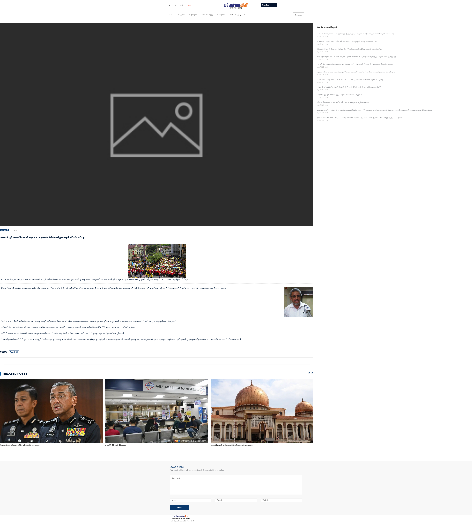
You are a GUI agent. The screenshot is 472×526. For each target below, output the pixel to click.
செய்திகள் (180, 15)
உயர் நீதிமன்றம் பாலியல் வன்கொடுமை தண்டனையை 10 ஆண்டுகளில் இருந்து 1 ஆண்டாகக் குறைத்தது (356, 57)
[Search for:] (269, 5)
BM (175, 5)
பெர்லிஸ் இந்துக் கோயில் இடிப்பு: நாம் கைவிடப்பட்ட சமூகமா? (340, 95)
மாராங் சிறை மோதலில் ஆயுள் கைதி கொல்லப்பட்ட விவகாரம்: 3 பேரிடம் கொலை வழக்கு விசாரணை (355, 64)
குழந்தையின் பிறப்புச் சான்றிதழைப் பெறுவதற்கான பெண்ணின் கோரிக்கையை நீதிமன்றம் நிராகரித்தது (356, 72)
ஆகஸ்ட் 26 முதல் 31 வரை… (11, 445)
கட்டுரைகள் (193, 15)
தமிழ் (189, 5)
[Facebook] (303, 5)
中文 (181, 5)
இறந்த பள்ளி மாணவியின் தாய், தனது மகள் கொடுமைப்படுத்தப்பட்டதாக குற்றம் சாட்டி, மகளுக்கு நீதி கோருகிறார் (360, 117)
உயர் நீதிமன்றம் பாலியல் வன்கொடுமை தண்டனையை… (126, 445)
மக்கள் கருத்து (207, 15)
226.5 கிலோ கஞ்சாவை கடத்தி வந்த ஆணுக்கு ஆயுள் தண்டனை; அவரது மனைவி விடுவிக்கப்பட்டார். (355, 34)
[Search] (281, 5)
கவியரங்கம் (221, 15)
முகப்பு (170, 15)
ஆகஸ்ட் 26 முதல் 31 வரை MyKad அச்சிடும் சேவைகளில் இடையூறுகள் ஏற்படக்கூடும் (349, 49)
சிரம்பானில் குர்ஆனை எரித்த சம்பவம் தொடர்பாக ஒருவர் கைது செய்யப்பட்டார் (347, 41)
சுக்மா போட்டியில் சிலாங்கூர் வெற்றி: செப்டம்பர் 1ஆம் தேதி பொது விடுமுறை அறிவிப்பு (349, 87)
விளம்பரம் (298, 15)
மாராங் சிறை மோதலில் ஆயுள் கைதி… (225, 445)
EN (169, 5)
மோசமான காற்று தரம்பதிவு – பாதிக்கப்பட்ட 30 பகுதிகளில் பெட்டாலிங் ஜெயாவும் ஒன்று (350, 79)
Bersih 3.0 (14, 352)
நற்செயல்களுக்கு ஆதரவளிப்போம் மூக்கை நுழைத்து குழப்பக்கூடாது (343, 102)
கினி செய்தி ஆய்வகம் (238, 15)
